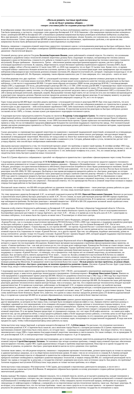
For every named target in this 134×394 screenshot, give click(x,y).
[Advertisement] (67, 9)
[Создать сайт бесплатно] (67, 392)
